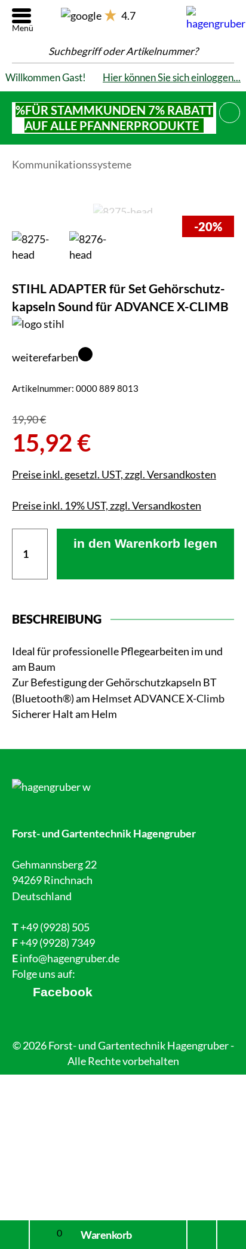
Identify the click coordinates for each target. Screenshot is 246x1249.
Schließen (230, 110)
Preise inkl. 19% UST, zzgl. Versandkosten (106, 505)
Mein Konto (14, 1235)
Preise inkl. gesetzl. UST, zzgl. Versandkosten (114, 474)
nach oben (228, 1235)
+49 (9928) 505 (55, 927)
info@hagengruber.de (69, 958)
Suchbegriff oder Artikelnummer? (123, 51)
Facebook (63, 992)
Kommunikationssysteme (71, 164)
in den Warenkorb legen (145, 543)
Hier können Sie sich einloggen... (172, 77)
